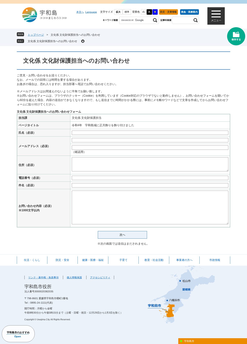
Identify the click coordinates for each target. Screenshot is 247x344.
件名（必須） (27, 185)
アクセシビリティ (100, 277)
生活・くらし (32, 259)
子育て (123, 259)
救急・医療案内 (189, 12)
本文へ (80, 12)
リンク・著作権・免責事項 (43, 277)
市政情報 (214, 259)
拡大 (118, 12)
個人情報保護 (74, 277)
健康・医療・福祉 (93, 259)
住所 (27, 164)
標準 (127, 12)
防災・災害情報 (168, 12)
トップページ (36, 34)
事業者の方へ (184, 259)
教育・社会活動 (153, 259)
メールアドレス (34, 146)
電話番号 (30, 177)
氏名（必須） (27, 132)
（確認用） (79, 151)
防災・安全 (62, 259)
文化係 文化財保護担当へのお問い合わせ (52, 41)
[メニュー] (216, 16)
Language (91, 12)
